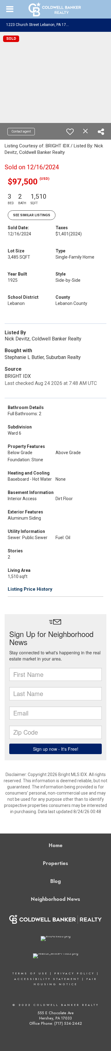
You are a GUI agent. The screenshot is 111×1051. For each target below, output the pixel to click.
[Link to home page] (55, 9)
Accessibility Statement (47, 979)
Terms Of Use (30, 973)
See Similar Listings (31, 215)
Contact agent (21, 131)
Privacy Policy (74, 973)
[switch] (70, 131)
